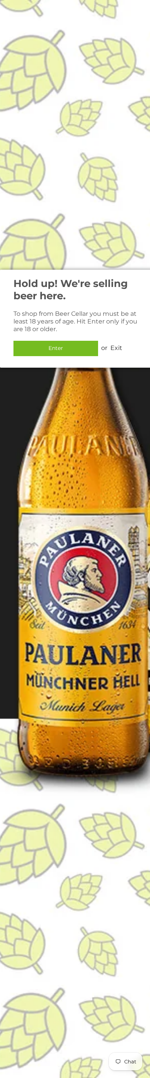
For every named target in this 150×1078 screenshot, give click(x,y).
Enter (55, 348)
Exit (116, 348)
